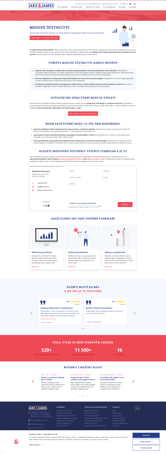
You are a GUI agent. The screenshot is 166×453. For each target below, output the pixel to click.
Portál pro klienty (118, 421)
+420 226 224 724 (82, 4)
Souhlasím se (83, 203)
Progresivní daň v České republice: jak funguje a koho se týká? (83, 379)
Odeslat (125, 204)
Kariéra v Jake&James (120, 423)
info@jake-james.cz (96, 4)
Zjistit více (35, 266)
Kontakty (115, 426)
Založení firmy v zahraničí (65, 421)
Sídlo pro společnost (63, 423)
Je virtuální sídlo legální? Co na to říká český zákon (112, 378)
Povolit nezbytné (146, 448)
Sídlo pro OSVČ (61, 426)
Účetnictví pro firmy (91, 411)
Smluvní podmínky (84, 207)
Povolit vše (146, 435)
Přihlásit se (124, 4)
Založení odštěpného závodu (66, 418)
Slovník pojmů (117, 416)
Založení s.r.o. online (63, 411)
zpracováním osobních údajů (87, 203)
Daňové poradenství (91, 416)
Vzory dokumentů (118, 418)
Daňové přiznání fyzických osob (95, 418)
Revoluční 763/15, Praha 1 (112, 4)
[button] (31, 313)
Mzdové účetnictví (90, 413)
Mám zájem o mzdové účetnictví (44, 38)
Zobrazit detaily (34, 445)
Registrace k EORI (90, 423)
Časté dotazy (117, 413)
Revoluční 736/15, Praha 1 (44, 190)
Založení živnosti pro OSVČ (66, 416)
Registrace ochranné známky (94, 426)
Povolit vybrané (145, 441)
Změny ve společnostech (93, 421)
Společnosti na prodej (64, 413)
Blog (114, 411)
